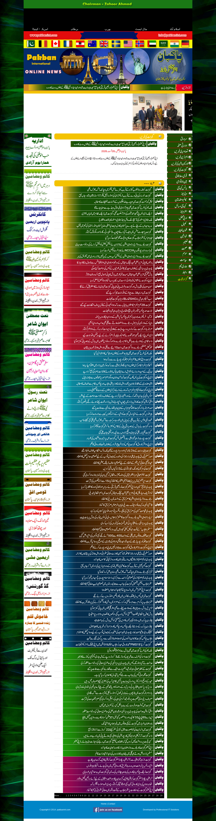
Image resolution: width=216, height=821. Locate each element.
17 (113, 795)
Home (103, 804)
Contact (111, 804)
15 (105, 795)
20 (125, 795)
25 (145, 795)
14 (101, 795)
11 (89, 795)
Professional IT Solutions (167, 810)
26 (149, 795)
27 (153, 795)
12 (93, 795)
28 (157, 795)
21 (129, 795)
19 (121, 795)
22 (133, 795)
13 (97, 795)
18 (117, 795)
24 (141, 795)
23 (137, 795)
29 (161, 795)
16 (109, 795)
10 (85, 795)
